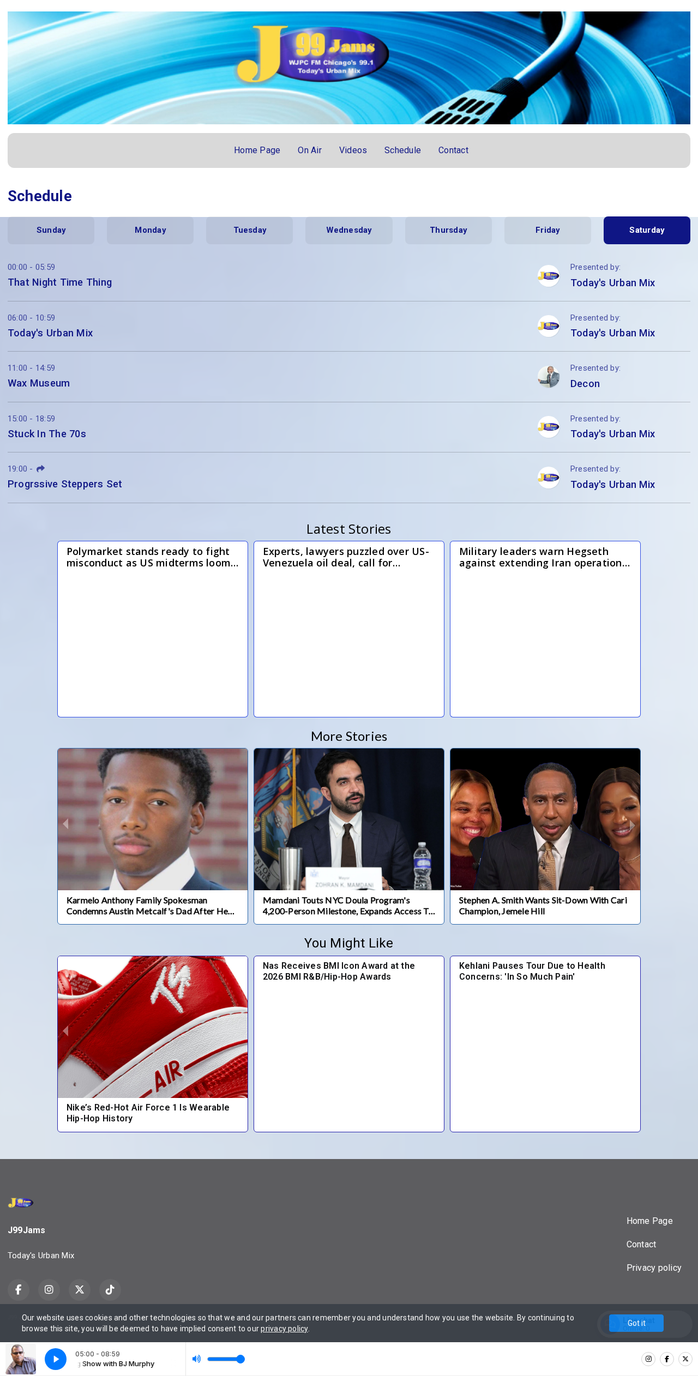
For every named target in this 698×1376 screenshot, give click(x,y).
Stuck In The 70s (47, 433)
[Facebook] (667, 1359)
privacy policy (284, 1328)
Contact (453, 150)
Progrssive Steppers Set (65, 484)
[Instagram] (648, 1359)
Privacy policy (654, 1268)
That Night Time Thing (60, 282)
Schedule (402, 150)
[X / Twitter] (685, 1359)
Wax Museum (39, 383)
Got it (637, 1323)
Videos (353, 150)
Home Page (257, 150)
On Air (309, 150)
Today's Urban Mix (50, 333)
